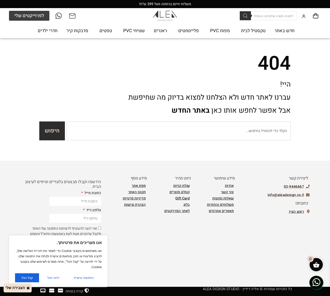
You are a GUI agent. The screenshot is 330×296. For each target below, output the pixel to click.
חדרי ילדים (47, 30)
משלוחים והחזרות (220, 204)
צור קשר (227, 192)
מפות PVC (220, 30)
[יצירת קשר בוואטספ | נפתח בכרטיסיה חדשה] (316, 282)
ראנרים (160, 30)
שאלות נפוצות (223, 198)
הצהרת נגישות (135, 204)
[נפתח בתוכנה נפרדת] (73, 15)
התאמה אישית (84, 278)
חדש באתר (285, 30)
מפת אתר (139, 185)
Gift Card (182, 198)
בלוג (186, 204)
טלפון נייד (93, 210)
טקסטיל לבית (253, 30)
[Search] (245, 15)
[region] (58, 261)
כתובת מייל (92, 193)
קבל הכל (27, 278)
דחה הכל (53, 278)
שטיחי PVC (134, 30)
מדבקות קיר (77, 30)
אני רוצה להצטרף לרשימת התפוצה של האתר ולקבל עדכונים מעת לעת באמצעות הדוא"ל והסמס (65, 231)
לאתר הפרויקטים (177, 211)
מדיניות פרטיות (134, 198)
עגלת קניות (181, 185)
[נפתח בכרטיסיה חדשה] (59, 15)
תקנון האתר (137, 192)
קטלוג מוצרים (179, 192)
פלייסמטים (188, 30)
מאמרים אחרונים (221, 211)
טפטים (105, 30)
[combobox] (179, 130)
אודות (229, 185)
